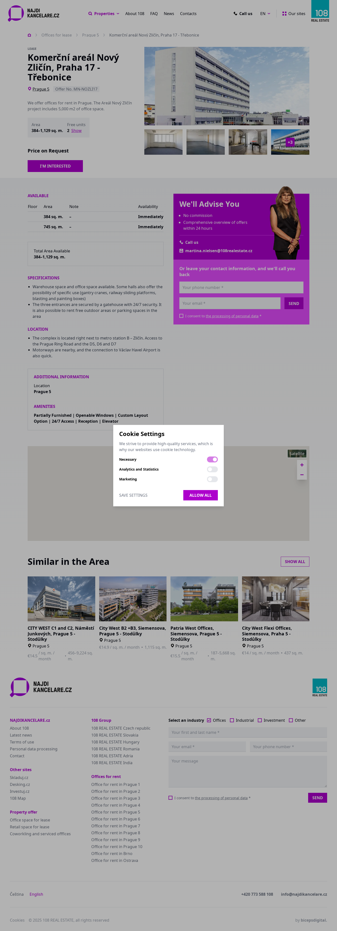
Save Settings (133, 495)
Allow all (200, 495)
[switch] (212, 459)
